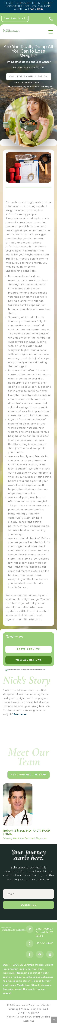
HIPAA (35, 1013)
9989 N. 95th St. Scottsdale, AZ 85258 (44, 932)
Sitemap (14, 1009)
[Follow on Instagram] (50, 954)
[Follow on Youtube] (40, 954)
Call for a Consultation (28, 76)
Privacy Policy (29, 1009)
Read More (20, 714)
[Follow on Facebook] (29, 954)
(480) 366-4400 (44, 943)
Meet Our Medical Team (28, 774)
